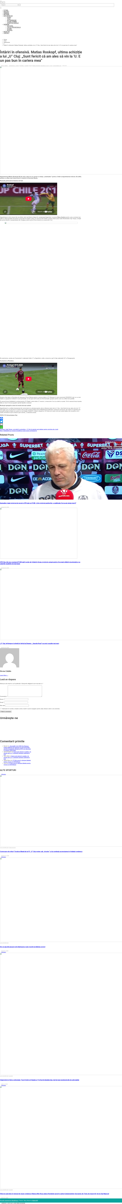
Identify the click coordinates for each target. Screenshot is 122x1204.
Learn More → (4, 675)
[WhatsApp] (41, 427)
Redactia (7, 31)
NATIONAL (6, 14)
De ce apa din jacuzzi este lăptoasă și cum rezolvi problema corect (22, 947)
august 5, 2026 (4, 950)
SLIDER (26, 65)
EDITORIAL (10, 26)
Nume (2, 699)
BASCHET (6, 11)
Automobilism (11, 20)
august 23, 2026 (5, 647)
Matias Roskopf (36, 65)
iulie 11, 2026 (4, 1084)
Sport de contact (13, 23)
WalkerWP (35, 1200)
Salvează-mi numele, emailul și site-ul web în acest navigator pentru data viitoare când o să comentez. (31, 708)
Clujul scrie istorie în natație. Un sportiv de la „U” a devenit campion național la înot (17, 753)
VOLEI (8, 19)
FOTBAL (6, 10)
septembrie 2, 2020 (14, 65)
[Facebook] (41, 418)
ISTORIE (9, 29)
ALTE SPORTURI (8, 16)
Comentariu (3, 696)
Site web (2, 705)
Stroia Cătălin (4, 65)
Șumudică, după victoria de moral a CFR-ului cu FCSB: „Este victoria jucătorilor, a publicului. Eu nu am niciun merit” (38, 503)
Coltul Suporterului (14, 27)
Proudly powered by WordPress (9, 1200)
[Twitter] (41, 421)
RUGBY (9, 17)
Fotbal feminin (12, 21)
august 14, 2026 (5, 855)
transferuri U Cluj (45, 65)
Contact (6, 33)
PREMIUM (6, 24)
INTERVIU (9, 30)
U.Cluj (50, 65)
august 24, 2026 (5, 507)
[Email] (41, 424)
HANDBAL (6, 13)
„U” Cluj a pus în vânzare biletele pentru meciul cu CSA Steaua (17, 761)
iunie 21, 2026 (4, 1197)
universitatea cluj (57, 65)
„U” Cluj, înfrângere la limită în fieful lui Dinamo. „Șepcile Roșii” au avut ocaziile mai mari (29, 643)
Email (2, 702)
